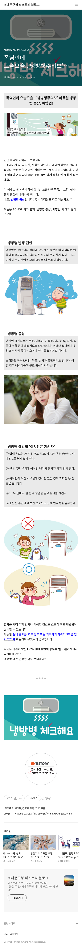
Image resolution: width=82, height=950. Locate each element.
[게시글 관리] (20, 798)
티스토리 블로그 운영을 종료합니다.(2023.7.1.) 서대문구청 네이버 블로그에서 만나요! (33, 886)
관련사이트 (9, 923)
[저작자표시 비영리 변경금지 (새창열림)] (46, 798)
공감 (6, 936)
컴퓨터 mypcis (12, 942)
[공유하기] (15, 798)
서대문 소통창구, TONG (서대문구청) (23, 930)
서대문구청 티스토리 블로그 (22, 5)
